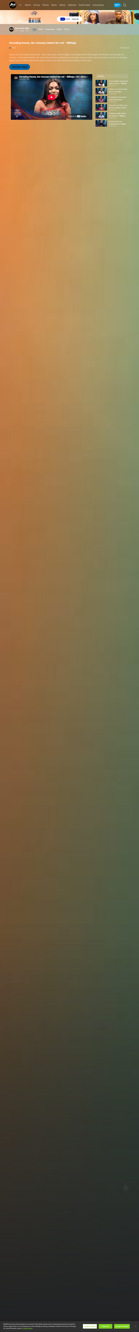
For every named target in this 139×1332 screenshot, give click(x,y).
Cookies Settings (90, 1326)
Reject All (105, 1326)
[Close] (135, 1326)
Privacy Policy (28, 1328)
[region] (69, 1326)
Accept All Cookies (121, 1326)
